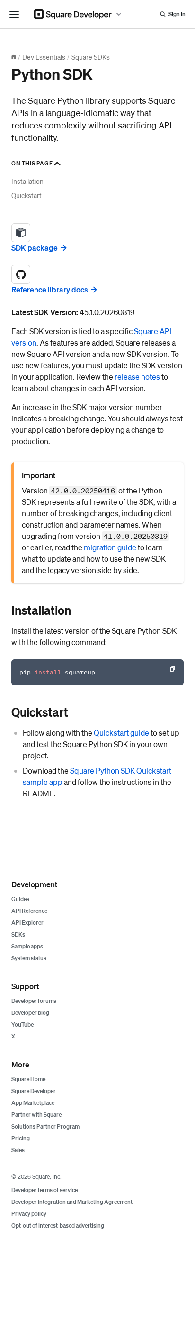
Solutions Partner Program (45, 1126)
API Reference (29, 910)
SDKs (18, 934)
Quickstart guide (121, 733)
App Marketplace (32, 1102)
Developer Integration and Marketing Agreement (72, 1201)
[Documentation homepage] (13, 57)
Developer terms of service (44, 1189)
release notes (137, 377)
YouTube (22, 1024)
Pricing (20, 1138)
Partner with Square (36, 1114)
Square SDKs (90, 57)
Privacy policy (28, 1213)
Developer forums (33, 1000)
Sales (18, 1150)
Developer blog (30, 1012)
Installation (27, 181)
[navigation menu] (14, 14)
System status (28, 958)
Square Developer (33, 1090)
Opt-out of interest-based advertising (57, 1225)
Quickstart (26, 195)
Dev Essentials (43, 57)
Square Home (28, 1079)
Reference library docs (49, 289)
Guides (20, 898)
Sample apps (27, 946)
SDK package (34, 248)
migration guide (110, 547)
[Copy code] (172, 668)
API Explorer (27, 922)
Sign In (177, 14)
